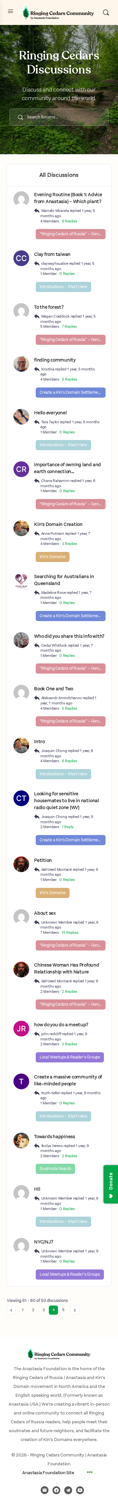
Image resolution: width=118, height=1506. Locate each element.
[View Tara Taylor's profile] (21, 417)
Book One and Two (53, 688)
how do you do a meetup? (61, 1024)
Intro (39, 741)
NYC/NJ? (43, 1242)
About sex (45, 913)
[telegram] (68, 1490)
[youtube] (80, 1490)
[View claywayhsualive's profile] (21, 258)
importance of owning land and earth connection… (67, 468)
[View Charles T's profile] (21, 798)
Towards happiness (54, 1136)
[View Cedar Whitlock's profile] (21, 640)
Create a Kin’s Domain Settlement (71, 392)
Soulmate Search (55, 1169)
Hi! (37, 1189)
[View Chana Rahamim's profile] (21, 469)
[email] (45, 1490)
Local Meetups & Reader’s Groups (70, 1057)
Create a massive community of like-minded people (68, 1080)
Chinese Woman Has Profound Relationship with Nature (66, 968)
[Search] (106, 12)
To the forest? (49, 307)
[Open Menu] (10, 12)
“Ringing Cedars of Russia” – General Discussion (73, 234)
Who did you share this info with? (69, 636)
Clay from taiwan (52, 254)
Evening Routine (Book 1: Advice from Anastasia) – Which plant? (68, 198)
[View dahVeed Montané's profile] (21, 864)
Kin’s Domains (53, 557)
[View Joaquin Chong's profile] (21, 528)
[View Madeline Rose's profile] (21, 581)
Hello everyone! (50, 412)
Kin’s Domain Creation (58, 524)
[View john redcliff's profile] (21, 1028)
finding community (55, 360)
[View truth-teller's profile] (21, 1081)
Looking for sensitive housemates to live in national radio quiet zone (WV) (66, 800)
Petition (43, 860)
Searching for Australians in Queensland (64, 580)
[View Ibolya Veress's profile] (21, 1140)
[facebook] (56, 1490)
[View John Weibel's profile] (21, 364)
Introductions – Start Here (63, 287)
